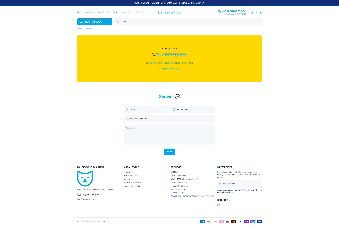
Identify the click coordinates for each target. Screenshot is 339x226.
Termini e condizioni (132, 182)
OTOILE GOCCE (178, 193)
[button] (260, 12)
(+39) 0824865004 (234, 11)
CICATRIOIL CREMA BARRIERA (184, 179)
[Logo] (169, 12)
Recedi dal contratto (133, 186)
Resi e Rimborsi (130, 175)
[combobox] (188, 21)
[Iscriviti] (258, 183)
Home (79, 29)
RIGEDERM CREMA (179, 186)
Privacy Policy (129, 172)
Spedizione (129, 179)
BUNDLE (174, 172)
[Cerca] (117, 21)
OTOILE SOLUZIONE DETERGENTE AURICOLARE (192, 196)
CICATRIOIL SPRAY (179, 175)
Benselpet (87, 221)
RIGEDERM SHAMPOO (180, 189)
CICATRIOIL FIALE (179, 182)
